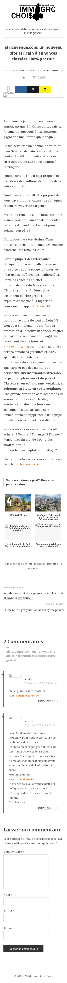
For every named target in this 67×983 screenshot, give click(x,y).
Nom (7, 894)
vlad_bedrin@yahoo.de (24, 695)
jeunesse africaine (46, 563)
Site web (8, 928)
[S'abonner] (45, 89)
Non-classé (26, 70)
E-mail (8, 911)
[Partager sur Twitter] (33, 89)
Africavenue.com (15, 347)
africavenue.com (28, 464)
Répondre (47, 701)
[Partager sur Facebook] (21, 89)
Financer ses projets (19, 563)
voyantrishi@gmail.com (24, 779)
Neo (22, 76)
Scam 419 (42, 306)
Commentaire (13, 851)
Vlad (28, 679)
